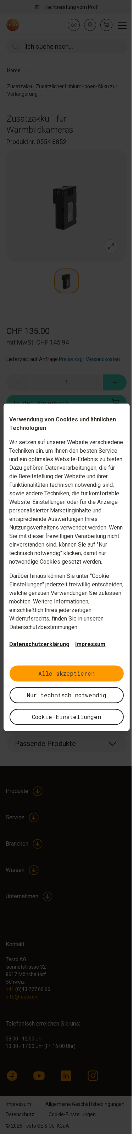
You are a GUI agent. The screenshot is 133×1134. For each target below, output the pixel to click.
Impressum (90, 643)
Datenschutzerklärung (39, 643)
